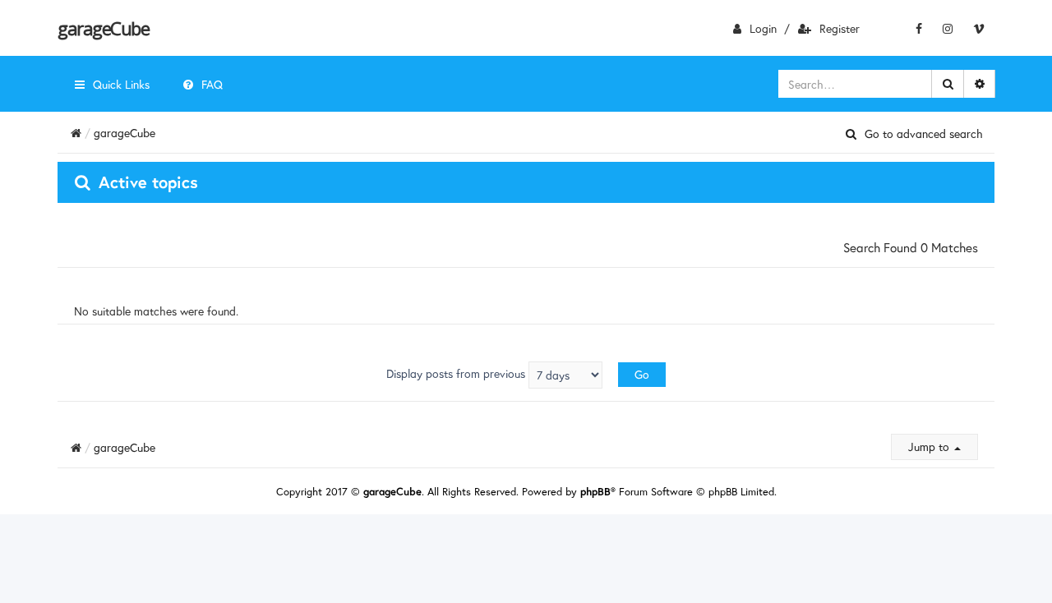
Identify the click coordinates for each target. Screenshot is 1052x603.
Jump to (930, 446)
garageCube (103, 28)
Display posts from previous (457, 373)
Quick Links (121, 84)
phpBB (595, 492)
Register (839, 28)
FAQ (212, 84)
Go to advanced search (924, 134)
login (763, 28)
